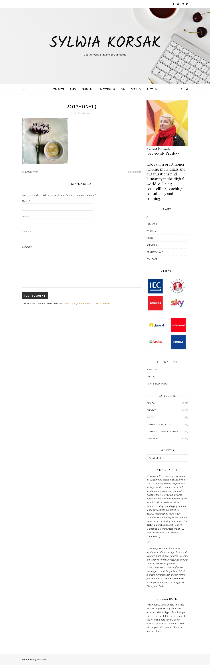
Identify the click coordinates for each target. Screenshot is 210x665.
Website (26, 231)
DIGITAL (151, 403)
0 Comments (134, 171)
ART (123, 89)
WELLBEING (153, 438)
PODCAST (136, 89)
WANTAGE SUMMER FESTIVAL (163, 431)
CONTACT (152, 89)
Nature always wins (157, 383)
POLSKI (151, 417)
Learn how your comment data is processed (87, 303)
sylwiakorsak (31, 171)
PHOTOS (151, 410)
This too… (152, 376)
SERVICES (87, 89)
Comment (27, 246)
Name (26, 200)
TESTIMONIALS (106, 89)
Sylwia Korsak (105, 43)
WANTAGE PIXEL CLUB (159, 424)
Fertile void (152, 369)
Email (25, 216)
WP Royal (41, 659)
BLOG (73, 89)
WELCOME (58, 89)
